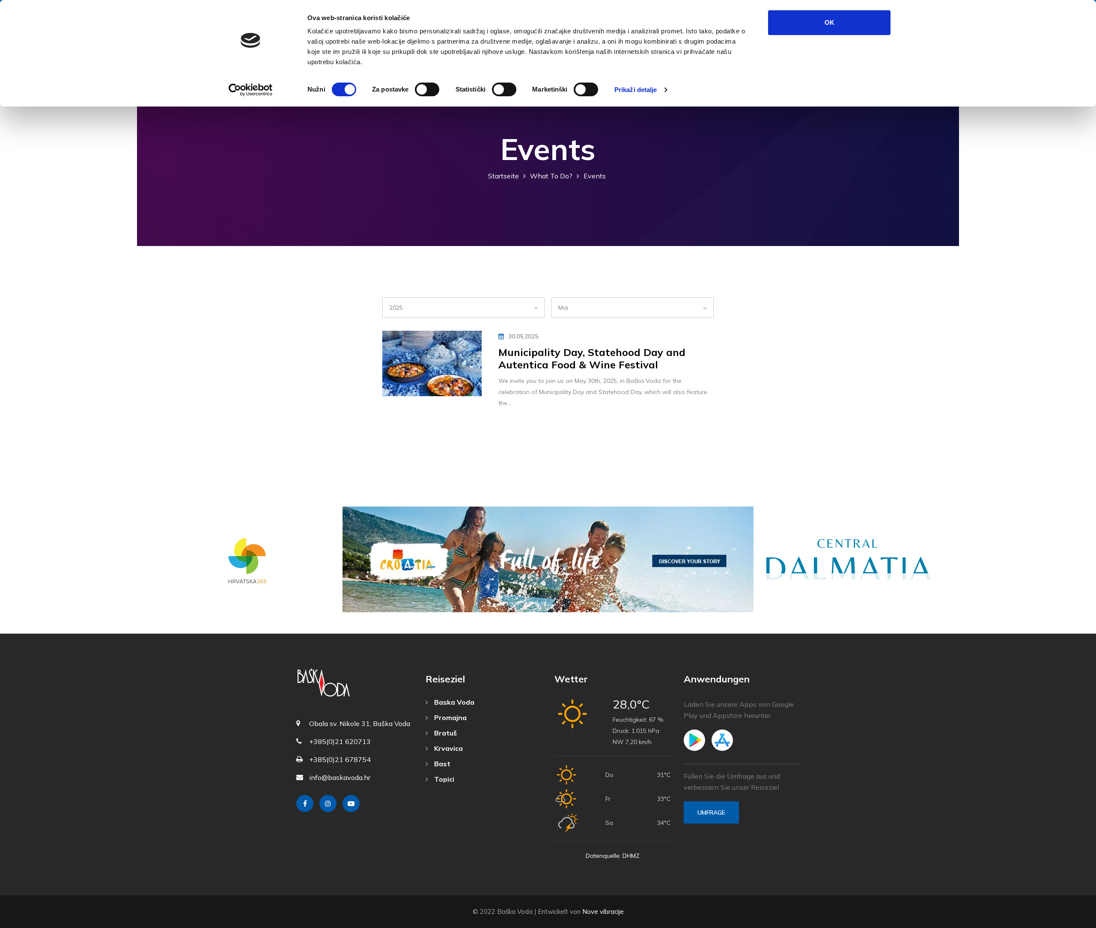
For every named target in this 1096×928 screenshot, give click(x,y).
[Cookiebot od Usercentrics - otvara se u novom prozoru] (250, 89)
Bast (441, 763)
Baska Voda (453, 702)
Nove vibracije (603, 911)
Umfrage (711, 812)
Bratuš (444, 732)
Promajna (449, 717)
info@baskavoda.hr (339, 777)
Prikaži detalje (635, 89)
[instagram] (328, 803)
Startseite (503, 176)
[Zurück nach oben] (1070, 919)
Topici (443, 779)
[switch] (427, 89)
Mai (563, 307)
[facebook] (304, 803)
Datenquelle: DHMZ (613, 856)
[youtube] (351, 803)
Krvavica (447, 748)
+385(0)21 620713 (340, 741)
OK (829, 22)
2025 (396, 307)
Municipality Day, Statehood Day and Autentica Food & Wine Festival (591, 358)
